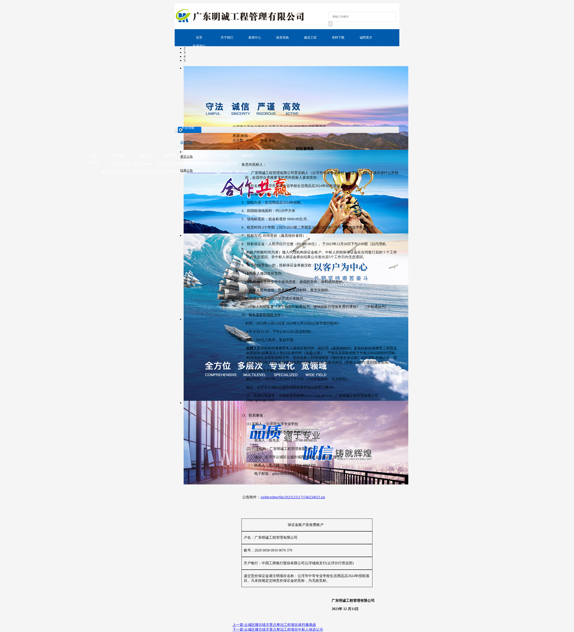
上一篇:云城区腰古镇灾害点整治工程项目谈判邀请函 (274, 625)
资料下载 (338, 37)
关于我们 (227, 37)
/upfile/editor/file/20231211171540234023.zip (292, 497)
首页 (93, 155)
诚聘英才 (366, 37)
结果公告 (186, 170)
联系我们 (199, 46)
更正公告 (186, 156)
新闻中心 (254, 37)
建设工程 (310, 37)
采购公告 (186, 142)
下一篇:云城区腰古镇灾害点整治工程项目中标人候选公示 (278, 629)
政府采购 (282, 37)
